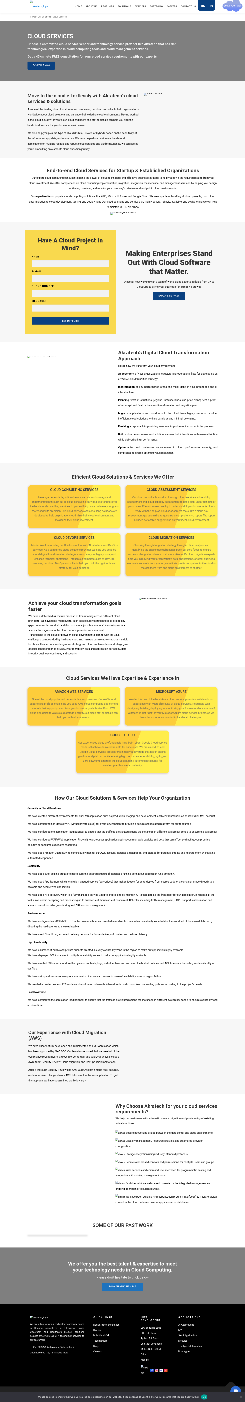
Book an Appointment (122, 1286)
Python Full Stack (150, 1338)
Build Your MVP (101, 1335)
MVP (180, 1330)
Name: (36, 256)
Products (107, 6)
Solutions (124, 6)
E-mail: (37, 271)
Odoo (143, 1354)
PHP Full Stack (148, 1333)
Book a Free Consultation (106, 1324)
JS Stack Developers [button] (151, 1343)
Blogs (96, 1346)
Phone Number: (43, 286)
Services (140, 6)
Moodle (145, 1359)
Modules (182, 1340)
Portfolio (156, 6)
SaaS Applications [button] (188, 1335)
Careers (171, 6)
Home (78, 6)
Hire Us (206, 6)
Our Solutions (44, 17)
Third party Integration (190, 1346)
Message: (39, 301)
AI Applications (186, 1324)
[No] (240, 1397)
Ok (204, 1396)
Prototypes (184, 1351)
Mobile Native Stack (151, 1349)
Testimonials (100, 1340)
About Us (92, 6)
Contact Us (188, 6)
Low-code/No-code (151, 1327)
